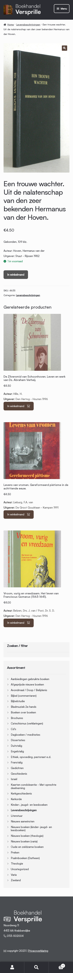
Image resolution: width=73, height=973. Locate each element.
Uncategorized (20, 869)
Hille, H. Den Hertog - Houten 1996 (34, 388)
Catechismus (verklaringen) (27, 723)
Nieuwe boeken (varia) (24, 841)
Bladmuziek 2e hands (23, 706)
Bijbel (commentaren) (23, 695)
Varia (14, 874)
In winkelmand (15, 274)
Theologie (17, 863)
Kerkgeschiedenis (21, 793)
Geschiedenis (19, 773)
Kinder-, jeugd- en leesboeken (29, 804)
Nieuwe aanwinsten (22, 821)
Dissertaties (18, 740)
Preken (15, 852)
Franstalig (17, 762)
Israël (14, 779)
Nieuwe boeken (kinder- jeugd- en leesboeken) (31, 828)
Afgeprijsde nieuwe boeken (27, 684)
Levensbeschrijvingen (28, 24)
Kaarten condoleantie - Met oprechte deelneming (33, 786)
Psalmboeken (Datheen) (25, 858)
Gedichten (17, 768)
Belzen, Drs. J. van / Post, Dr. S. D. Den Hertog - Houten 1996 (31, 605)
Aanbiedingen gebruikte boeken (30, 679)
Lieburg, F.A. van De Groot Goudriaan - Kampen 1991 (36, 496)
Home (10, 24)
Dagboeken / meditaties (25, 734)
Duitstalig (16, 745)
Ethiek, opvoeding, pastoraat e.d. (31, 757)
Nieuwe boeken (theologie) (27, 835)
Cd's (13, 729)
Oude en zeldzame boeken (27, 847)
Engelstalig (17, 751)
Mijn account (12, 967)
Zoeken (36, 967)
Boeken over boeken (23, 712)
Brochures (17, 718)
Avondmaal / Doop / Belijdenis (29, 690)
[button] (64, 48)
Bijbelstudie (18, 701)
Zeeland (16, 880)
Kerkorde (16, 799)
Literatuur (17, 815)
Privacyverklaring (38, 950)
